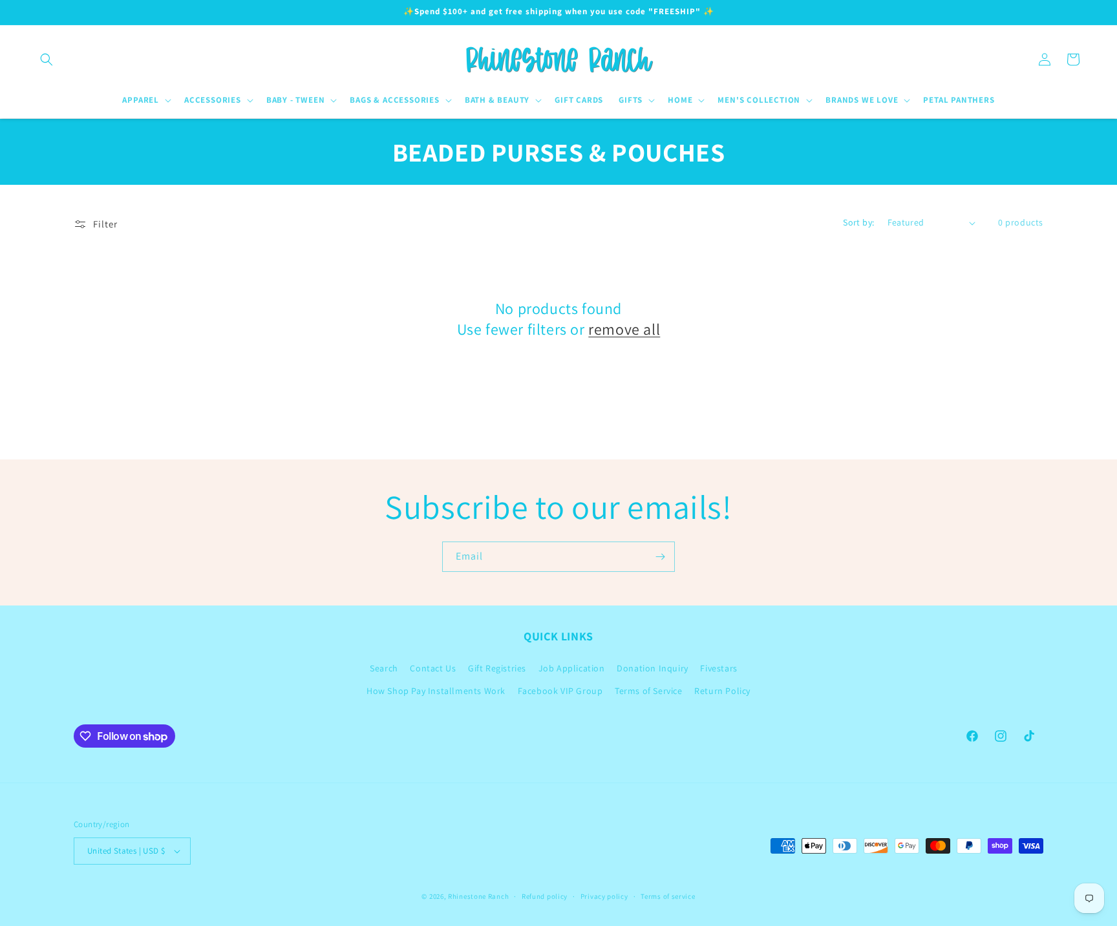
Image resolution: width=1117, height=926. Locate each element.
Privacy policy (604, 896)
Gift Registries (497, 668)
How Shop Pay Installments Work (436, 691)
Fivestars (718, 668)
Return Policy (722, 691)
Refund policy (545, 896)
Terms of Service (649, 691)
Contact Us (433, 668)
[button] (46, 59)
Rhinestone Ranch (478, 896)
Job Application (571, 668)
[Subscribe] (660, 557)
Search (384, 668)
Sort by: (858, 222)
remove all (624, 329)
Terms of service (668, 896)
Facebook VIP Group (560, 691)
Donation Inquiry (652, 668)
